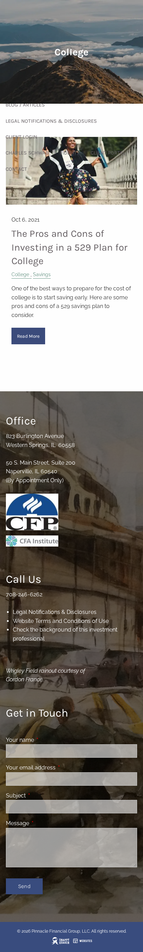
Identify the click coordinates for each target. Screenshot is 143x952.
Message (44, 823)
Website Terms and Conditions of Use (61, 621)
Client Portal (108, 153)
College (20, 274)
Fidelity (69, 153)
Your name (46, 740)
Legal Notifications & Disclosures (51, 121)
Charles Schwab (27, 153)
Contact (16, 169)
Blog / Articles (25, 105)
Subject (42, 795)
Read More (28, 336)
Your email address (57, 767)
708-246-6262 (24, 594)
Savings (42, 274)
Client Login (21, 137)
